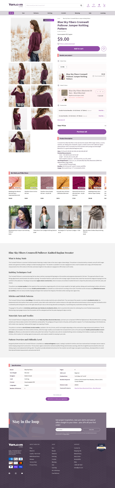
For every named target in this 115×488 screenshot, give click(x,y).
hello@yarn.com (78, 468)
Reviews (32, 459)
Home (59, 18)
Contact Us (77, 448)
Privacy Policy (66, 434)
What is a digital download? (67, 44)
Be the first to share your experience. (57, 399)
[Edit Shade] (64, 100)
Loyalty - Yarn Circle (35, 454)
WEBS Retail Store (35, 456)
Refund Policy (77, 454)
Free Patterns (55, 473)
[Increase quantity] (102, 91)
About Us (32, 451)
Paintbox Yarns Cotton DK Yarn (31, 192)
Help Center (77, 456)
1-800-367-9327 (78, 465)
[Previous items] (10, 185)
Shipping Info (77, 451)
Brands (54, 451)
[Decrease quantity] (97, 91)
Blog (31, 448)
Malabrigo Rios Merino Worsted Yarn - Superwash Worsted (15, 193)
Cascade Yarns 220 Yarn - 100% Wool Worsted (63, 192)
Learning (102, 13)
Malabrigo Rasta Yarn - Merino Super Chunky (94, 192)
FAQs (75, 462)
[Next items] (104, 185)
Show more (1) (61, 120)
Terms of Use (33, 462)
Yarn (23, 13)
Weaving (77, 13)
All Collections (56, 470)
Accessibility (77, 459)
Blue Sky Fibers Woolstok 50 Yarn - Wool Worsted (88, 388)
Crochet (63, 13)
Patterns (36, 13)
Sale (90, 13)
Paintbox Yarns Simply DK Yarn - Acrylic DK (47, 192)
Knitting (50, 13)
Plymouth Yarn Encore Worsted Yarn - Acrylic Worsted (79, 193)
